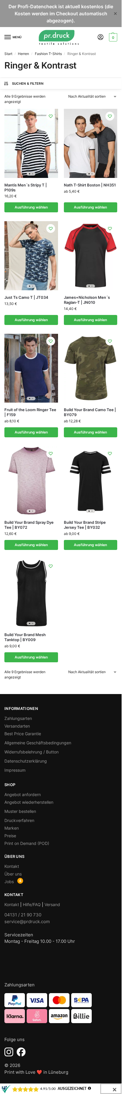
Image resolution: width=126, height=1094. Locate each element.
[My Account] (100, 37)
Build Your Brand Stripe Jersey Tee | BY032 (85, 525)
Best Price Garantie (22, 733)
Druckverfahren (19, 820)
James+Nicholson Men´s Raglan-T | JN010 (87, 300)
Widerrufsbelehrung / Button (31, 751)
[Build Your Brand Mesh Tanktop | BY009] (31, 593)
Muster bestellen (20, 811)
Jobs (9, 881)
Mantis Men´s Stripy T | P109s (25, 187)
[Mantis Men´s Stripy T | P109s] (31, 143)
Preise (10, 835)
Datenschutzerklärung (25, 760)
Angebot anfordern (22, 794)
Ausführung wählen (31, 207)
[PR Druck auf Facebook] (21, 1052)
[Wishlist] (50, 116)
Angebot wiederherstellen (28, 802)
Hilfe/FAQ (32, 904)
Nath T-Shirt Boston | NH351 (90, 185)
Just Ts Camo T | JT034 (26, 297)
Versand (52, 904)
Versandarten (17, 725)
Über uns (13, 873)
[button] (112, 37)
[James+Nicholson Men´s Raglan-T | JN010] (91, 255)
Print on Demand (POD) (26, 843)
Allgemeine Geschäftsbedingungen (37, 742)
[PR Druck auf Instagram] (8, 1052)
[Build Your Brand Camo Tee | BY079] (91, 368)
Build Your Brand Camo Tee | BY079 (90, 412)
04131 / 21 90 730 (22, 915)
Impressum (14, 770)
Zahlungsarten (18, 718)
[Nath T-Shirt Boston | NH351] (91, 143)
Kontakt (11, 866)
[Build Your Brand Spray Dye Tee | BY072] (31, 480)
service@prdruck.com (27, 921)
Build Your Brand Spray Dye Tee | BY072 (29, 525)
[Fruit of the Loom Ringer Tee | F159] (31, 368)
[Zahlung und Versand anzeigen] (60, 1008)
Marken (11, 827)
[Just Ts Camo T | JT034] (31, 255)
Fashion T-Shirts (48, 53)
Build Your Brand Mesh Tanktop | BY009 (25, 637)
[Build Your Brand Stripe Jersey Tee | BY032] (91, 480)
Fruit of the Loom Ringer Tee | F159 (30, 412)
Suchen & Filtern (27, 83)
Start (8, 53)
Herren (23, 53)
